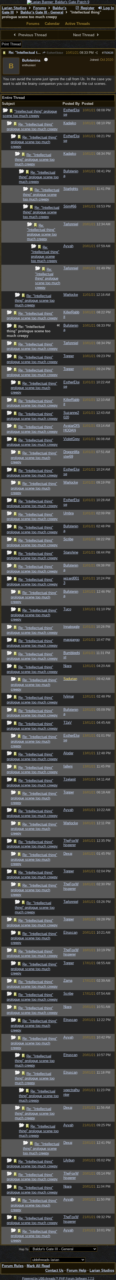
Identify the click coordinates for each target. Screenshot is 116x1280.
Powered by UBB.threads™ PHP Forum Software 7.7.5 (58, 1278)
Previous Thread (32, 35)
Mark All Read (38, 1266)
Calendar (52, 24)
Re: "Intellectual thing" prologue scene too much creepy (32, 126)
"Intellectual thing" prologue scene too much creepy (30, 113)
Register (87, 8)
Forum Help (76, 1270)
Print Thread (11, 44)
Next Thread (84, 35)
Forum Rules (12, 1266)
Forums (39, 8)
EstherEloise (54, 52)
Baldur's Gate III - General (42, 12)
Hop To (23, 1249)
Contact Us (54, 1270)
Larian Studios (14, 8)
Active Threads (77, 24)
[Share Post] (96, 52)
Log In (108, 8)
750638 (108, 52)
